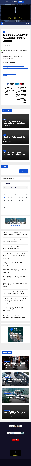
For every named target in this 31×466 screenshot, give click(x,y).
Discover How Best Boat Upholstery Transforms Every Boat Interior (14, 397)
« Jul (14, 211)
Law (5, 119)
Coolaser (19, 178)
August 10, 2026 (9, 367)
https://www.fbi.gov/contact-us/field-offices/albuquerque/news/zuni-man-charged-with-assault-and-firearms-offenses (15, 66)
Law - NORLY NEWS (21, 80)
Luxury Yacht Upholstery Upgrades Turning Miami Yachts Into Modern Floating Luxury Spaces (15, 284)
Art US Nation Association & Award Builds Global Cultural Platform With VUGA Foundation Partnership (14, 300)
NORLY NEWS (7, 76)
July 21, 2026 (8, 416)
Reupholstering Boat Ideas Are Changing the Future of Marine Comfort (15, 381)
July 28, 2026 (8, 383)
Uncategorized (7, 377)
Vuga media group (15, 225)
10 (4, 197)
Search (4, 166)
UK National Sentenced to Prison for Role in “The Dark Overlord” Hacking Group (10, 91)
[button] (26, 23)
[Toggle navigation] (14, 23)
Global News (7, 361)
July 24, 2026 (8, 400)
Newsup (17, 462)
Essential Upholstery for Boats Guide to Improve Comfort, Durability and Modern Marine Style (14, 309)
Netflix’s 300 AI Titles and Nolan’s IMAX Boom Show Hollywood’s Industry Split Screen (14, 255)
